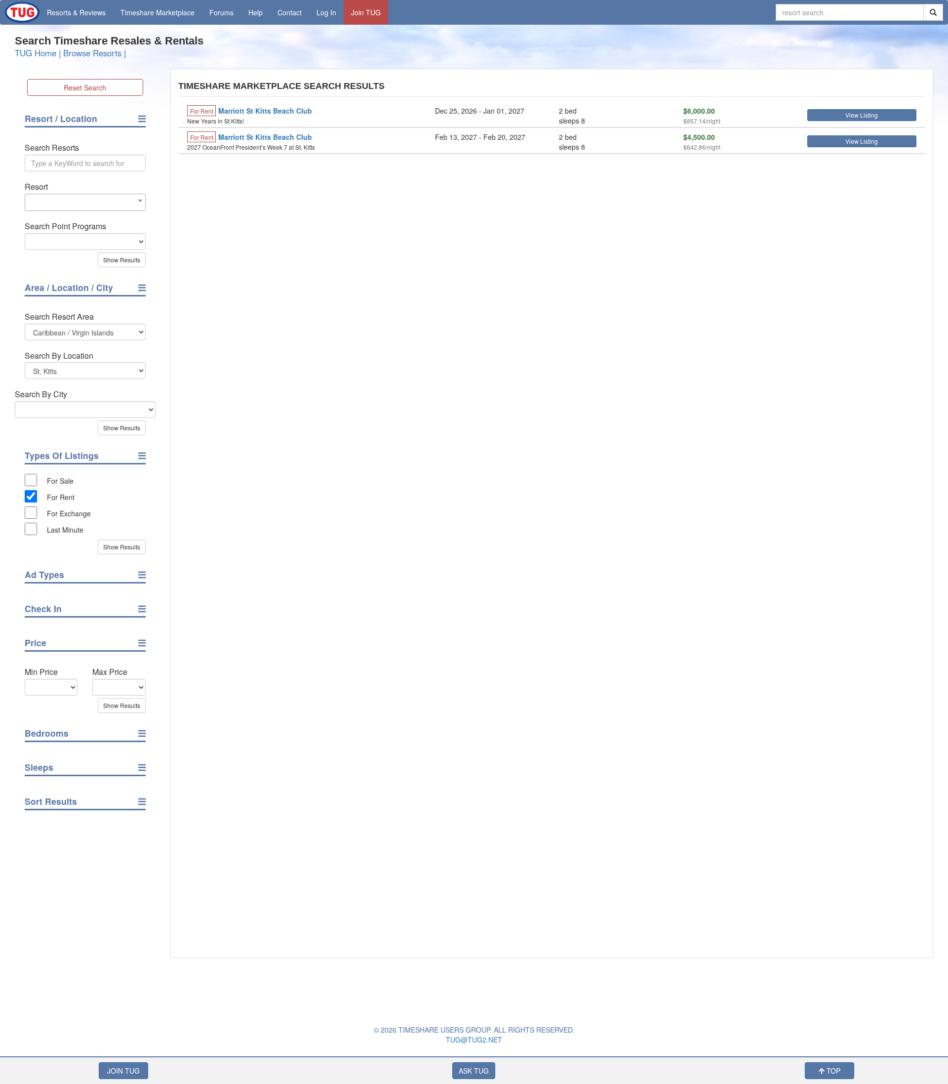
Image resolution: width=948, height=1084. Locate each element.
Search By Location (59, 355)
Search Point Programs (65, 226)
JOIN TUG (123, 1071)
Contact (289, 12)
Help (255, 12)
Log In (326, 12)
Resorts (76, 12)
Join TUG (366, 12)
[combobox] (85, 202)
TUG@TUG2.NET (474, 1039)
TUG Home (35, 53)
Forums (221, 12)
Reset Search (85, 87)
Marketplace (157, 12)
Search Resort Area (59, 316)
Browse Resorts (92, 53)
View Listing (861, 115)
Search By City (41, 394)
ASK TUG (474, 1071)
